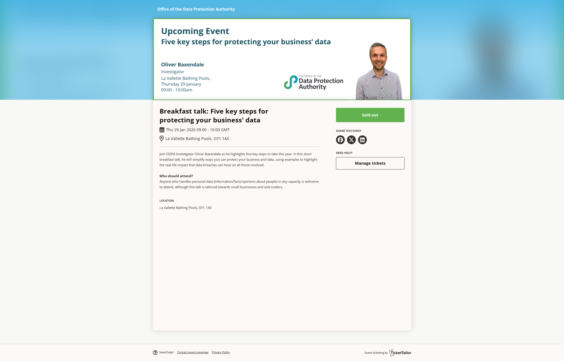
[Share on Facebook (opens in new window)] (340, 139)
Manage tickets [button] (370, 163)
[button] (193, 352)
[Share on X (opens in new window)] (351, 139)
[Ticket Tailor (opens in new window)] (400, 352)
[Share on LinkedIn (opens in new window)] (362, 139)
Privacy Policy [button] (221, 352)
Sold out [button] (370, 115)
